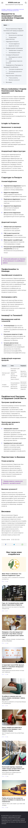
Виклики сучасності (14, 80)
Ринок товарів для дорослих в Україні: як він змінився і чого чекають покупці (12, 729)
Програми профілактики (16, 69)
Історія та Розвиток (11, 33)
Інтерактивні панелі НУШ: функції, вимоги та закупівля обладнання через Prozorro (13, 666)
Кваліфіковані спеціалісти (16, 50)
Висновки (9, 82)
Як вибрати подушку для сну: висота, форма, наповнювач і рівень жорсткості (13, 698)
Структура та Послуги (12, 41)
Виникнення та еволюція (16, 35)
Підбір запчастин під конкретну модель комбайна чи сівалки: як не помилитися (13, 799)
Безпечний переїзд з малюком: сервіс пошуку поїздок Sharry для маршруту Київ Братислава (13, 768)
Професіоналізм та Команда (14, 48)
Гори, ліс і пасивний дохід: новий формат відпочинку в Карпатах (12, 604)
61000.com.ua (14, 2)
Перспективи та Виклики (13, 75)
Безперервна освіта (14, 52)
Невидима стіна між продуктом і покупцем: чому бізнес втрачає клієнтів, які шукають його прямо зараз (13, 634)
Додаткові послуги (14, 46)
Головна (3, 9)
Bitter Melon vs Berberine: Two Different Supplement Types (11, 574)
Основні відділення (14, 43)
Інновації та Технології (12, 55)
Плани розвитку (13, 78)
